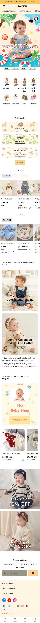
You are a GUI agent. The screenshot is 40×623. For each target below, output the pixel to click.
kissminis (10, 614)
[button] (4, 6)
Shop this (6, 379)
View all (20, 162)
